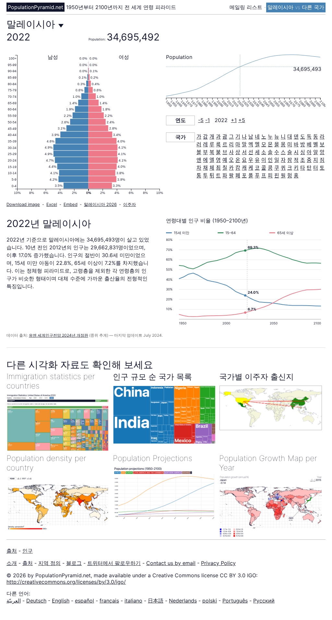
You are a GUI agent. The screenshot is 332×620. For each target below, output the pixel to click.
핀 (276, 175)
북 (211, 152)
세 (257, 152)
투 (205, 175)
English (60, 600)
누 (270, 136)
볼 (198, 152)
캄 (237, 167)
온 (237, 160)
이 (263, 160)
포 (244, 175)
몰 (276, 144)
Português (235, 600)
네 (257, 136)
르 (224, 144)
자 (283, 160)
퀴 (283, 167)
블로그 (74, 563)
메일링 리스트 (247, 7)
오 (231, 160)
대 (289, 136)
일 (276, 160)
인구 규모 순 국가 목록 (152, 376)
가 (198, 136)
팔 (231, 175)
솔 (270, 152)
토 (322, 167)
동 (315, 136)
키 (296, 167)
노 (263, 136)
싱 (302, 152)
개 (211, 136)
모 (263, 144)
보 (322, 144)
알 (315, 152)
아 (309, 152)
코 (257, 167)
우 (250, 160)
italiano (133, 600)
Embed (70, 204)
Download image (23, 204)
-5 (201, 120)
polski (209, 600)
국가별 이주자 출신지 (256, 376)
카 (231, 167)
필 (283, 175)
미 (289, 144)
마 (237, 144)
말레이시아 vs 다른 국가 (295, 7)
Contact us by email (171, 563)
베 (309, 144)
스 (283, 152)
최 (218, 167)
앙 (322, 152)
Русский (264, 600)
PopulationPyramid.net (35, 7)
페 (237, 175)
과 (218, 136)
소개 (11, 563)
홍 (296, 175)
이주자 (129, 204)
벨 (315, 144)
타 (302, 167)
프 (263, 175)
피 (270, 175)
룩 (218, 144)
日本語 (155, 600)
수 (276, 152)
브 (224, 152)
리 (231, 144)
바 (296, 144)
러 (198, 144)
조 (302, 160)
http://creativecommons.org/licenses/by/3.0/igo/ (66, 582)
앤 (198, 160)
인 (270, 160)
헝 (289, 175)
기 (237, 136)
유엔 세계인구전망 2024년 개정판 (58, 335)
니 (283, 136)
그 (231, 136)
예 (224, 160)
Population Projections (152, 458)
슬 (289, 152)
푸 (257, 175)
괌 (224, 136)
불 (218, 152)
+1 (234, 120)
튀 (211, 175)
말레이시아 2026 (100, 204)
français (109, 600)
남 (250, 136)
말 (244, 144)
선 (250, 152)
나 (244, 136)
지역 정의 (49, 563)
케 (250, 167)
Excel (51, 204)
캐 (244, 167)
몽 (283, 144)
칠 (224, 167)
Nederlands (183, 600)
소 (263, 152)
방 (302, 144)
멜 (257, 144)
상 (237, 152)
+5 (241, 120)
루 (211, 144)
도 (302, 136)
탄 (309, 167)
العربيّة (13, 600)
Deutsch (36, 600)
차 (198, 167)
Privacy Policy (218, 563)
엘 (211, 160)
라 (322, 136)
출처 (11, 550)
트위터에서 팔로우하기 (114, 563)
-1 (207, 120)
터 (315, 167)
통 (198, 175)
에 (205, 160)
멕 (250, 144)
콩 (270, 167)
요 (244, 160)
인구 (27, 550)
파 (224, 175)
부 (205, 152)
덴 (296, 136)
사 (231, 152)
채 (205, 167)
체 (211, 167)
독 (309, 136)
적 (296, 160)
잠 (289, 160)
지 (315, 160)
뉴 (276, 136)
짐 (322, 160)
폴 (250, 175)
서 (244, 152)
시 (296, 152)
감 (205, 136)
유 (257, 160)
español (84, 600)
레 (205, 144)
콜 (263, 167)
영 (218, 160)
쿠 (276, 167)
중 (309, 160)
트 (218, 175)
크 (289, 167)
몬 (270, 144)
